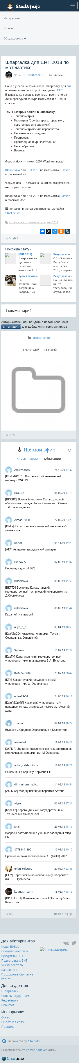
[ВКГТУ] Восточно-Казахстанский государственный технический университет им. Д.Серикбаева (36, 591)
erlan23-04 (21, 696)
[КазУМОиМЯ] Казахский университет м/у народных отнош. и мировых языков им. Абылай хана (37, 706)
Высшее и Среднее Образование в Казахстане (36, 729)
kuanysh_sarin (23, 891)
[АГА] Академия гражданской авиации (30, 549)
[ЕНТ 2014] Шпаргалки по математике (28, 254)
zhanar (18, 723)
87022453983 (22, 673)
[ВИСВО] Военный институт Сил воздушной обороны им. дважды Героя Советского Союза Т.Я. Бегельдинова (36, 503)
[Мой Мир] (54, 231)
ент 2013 (52, 222)
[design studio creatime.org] (13, 1058)
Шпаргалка (12, 170)
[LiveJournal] (67, 231)
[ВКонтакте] (42, 231)
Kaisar (18, 543)
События (7, 1005)
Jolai (17, 826)
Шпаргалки (34, 75)
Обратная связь (13, 1022)
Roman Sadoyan (36, 1050)
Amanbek (20, 742)
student (19, 75)
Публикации (52, 459)
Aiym (17, 803)
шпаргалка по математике (27, 222)
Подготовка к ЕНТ (14, 960)
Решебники (9, 1000)
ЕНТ (60, 90)
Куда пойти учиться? (19, 614)
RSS (12, 435)
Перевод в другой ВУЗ (20, 568)
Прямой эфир (39, 449)
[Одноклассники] (61, 231)
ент (69, 86)
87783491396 (22, 849)
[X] (48, 231)
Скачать (66, 170)
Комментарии (27, 459)
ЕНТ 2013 (33, 170)
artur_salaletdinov (26, 765)
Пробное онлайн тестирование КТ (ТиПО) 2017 (36, 856)
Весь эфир (65, 914)
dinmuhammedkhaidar (29, 784)
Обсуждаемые (14, 38)
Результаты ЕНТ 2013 (62, 254)
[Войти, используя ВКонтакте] (11, 326)
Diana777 (20, 562)
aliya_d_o (20, 627)
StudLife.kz (12, 213)
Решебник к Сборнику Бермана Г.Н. (28, 772)
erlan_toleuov (23, 869)
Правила (7, 1026)
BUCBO (19, 493)
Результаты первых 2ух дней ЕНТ (62, 276)
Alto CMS (34, 1041)
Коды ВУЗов (10, 946)
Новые (8, 28)
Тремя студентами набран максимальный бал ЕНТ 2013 (28, 276)
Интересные (12, 18)
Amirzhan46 (22, 470)
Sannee (19, 650)
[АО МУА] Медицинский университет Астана (34, 791)
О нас (5, 1017)
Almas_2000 (22, 520)
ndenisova (21, 581)
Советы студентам (15, 996)
